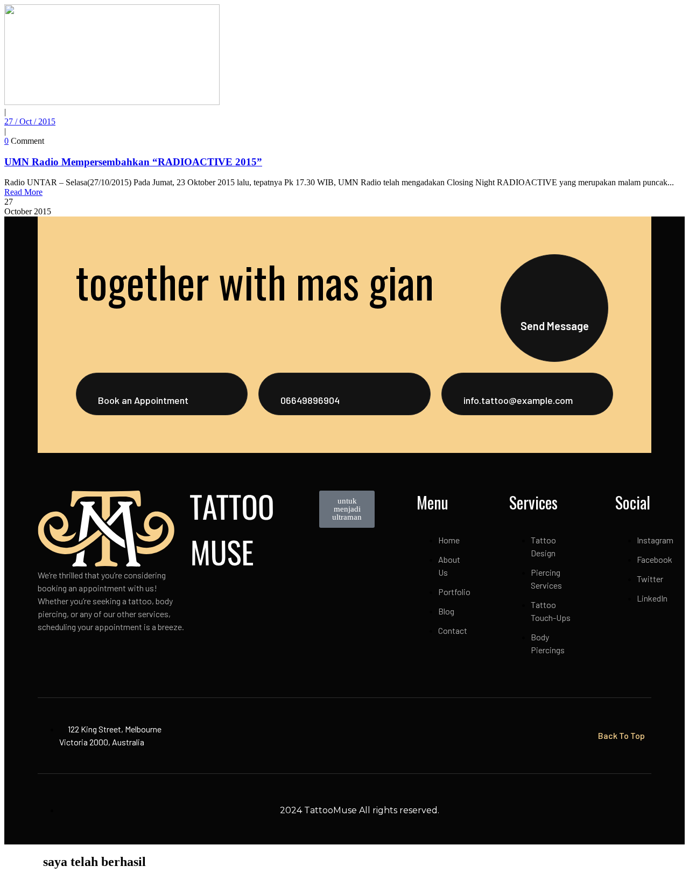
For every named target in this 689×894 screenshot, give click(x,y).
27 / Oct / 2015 (29, 121)
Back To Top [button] (621, 735)
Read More (23, 192)
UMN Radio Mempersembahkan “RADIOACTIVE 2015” (133, 161)
